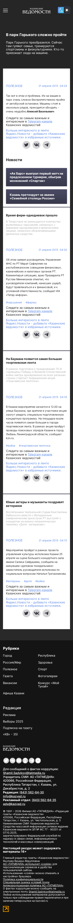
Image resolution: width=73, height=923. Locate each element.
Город (7, 655)
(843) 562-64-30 (31, 792)
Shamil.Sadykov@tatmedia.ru (24, 773)
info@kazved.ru (14, 796)
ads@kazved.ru (14, 804)
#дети (28, 581)
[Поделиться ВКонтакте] (36, 145)
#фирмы (31, 302)
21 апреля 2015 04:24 (53, 85)
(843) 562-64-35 (44, 800)
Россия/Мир (12, 662)
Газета (8, 676)
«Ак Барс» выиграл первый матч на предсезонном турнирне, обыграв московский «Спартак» (36, 177)
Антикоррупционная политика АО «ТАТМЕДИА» (33, 885)
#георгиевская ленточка (34, 445)
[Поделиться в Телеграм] (47, 145)
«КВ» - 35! (10, 734)
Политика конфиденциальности (23, 879)
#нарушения (14, 302)
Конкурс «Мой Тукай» (48, 684)
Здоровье (45, 662)
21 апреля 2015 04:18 (53, 397)
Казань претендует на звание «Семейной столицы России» (32, 196)
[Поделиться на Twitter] (26, 145)
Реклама (9, 715)
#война (11, 445)
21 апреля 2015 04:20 (53, 249)
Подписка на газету (17, 728)
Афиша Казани (13, 693)
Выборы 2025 (13, 721)
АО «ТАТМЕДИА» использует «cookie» (27, 863)
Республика (46, 655)
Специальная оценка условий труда (26, 882)
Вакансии (10, 683)
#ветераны (13, 581)
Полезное (14, 86)
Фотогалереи (47, 676)
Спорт (42, 669)
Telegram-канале (40, 121)
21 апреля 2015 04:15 (53, 540)
